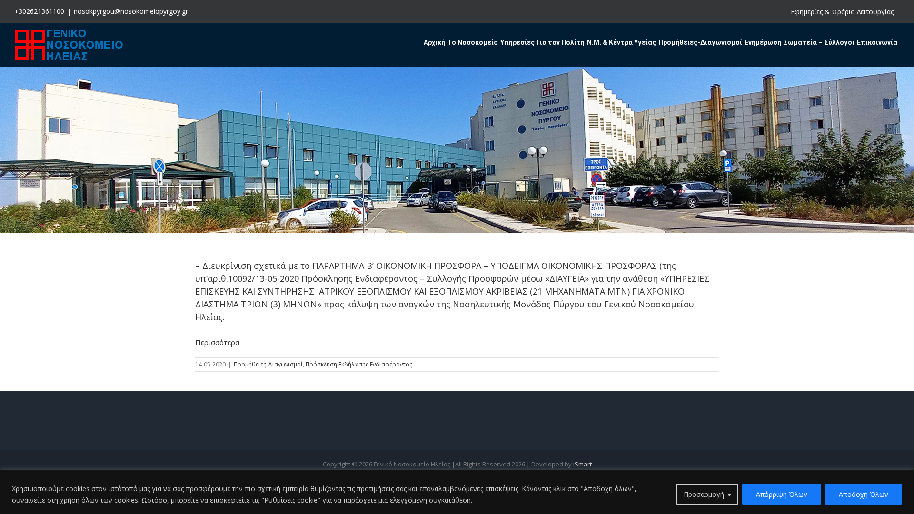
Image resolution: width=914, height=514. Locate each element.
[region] (457, 492)
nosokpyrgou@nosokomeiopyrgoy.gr (131, 11)
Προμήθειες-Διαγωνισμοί (268, 364)
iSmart (582, 464)
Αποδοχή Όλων (863, 494)
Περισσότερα (217, 342)
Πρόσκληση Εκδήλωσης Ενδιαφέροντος (359, 364)
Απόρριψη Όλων (781, 494)
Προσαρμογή (704, 494)
